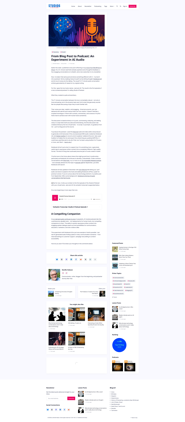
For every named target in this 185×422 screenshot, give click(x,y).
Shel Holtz (66, 160)
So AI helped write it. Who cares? (94, 392)
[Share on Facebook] (76, 259)
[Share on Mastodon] (66, 259)
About (80, 6)
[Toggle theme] (120, 6)
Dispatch (113, 396)
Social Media (118, 284)
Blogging (129, 290)
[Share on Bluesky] (57, 259)
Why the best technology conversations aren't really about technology (56, 324)
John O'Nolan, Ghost (116, 402)
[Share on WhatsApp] (90, 259)
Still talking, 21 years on (74, 323)
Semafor (113, 408)
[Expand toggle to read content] (99, 207)
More (111, 6)
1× (91, 199)
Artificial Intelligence (120, 281)
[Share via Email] (95, 259)
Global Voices (115, 398)
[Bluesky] (47, 409)
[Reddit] (68, 409)
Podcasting (97, 6)
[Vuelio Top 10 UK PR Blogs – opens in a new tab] (124, 345)
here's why (67, 142)
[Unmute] (94, 199)
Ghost (127, 284)
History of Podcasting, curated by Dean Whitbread (125, 400)
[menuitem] (73, 6)
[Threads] (51, 409)
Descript (75, 132)
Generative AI (118, 287)
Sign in (125, 6)
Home (73, 6)
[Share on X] (85, 259)
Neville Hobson (56, 63)
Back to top (134, 417)
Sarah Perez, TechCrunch (118, 406)
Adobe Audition (61, 136)
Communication (119, 277)
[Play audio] (60, 199)
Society (132, 281)
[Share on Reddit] (80, 259)
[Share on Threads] (61, 259)
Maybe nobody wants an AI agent (94, 400)
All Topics (114, 297)
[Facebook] (64, 409)
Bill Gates (113, 394)
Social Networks (118, 293)
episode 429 (79, 162)
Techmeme (114, 410)
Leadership (128, 287)
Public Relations (118, 290)
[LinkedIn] (60, 409)
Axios (112, 392)
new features (83, 169)
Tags (105, 6)
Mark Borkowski (115, 404)
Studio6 (63, 52)
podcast (91, 160)
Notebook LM (98, 79)
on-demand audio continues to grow (64, 219)
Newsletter (88, 6)
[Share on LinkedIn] (71, 259)
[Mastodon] (56, 409)
